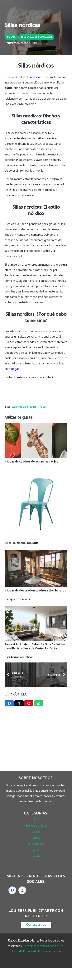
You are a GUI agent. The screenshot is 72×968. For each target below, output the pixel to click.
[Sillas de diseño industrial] (36, 471)
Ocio (36, 850)
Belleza (36, 831)
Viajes (36, 838)
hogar (15, 369)
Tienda (36, 856)
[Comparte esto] (9, 703)
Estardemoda (21, 377)
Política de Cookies (49, 951)
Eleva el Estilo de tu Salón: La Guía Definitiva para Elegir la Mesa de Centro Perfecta (35, 646)
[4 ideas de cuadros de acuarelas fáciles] (36, 425)
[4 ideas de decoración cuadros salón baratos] (36, 552)
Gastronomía (36, 844)
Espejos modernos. (18, 599)
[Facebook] (12, 890)
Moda (36, 819)
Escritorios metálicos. (19, 657)
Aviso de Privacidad (24, 951)
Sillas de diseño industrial (22, 543)
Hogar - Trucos (37, 407)
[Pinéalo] (28, 703)
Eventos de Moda (36, 825)
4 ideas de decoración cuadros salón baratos (35, 590)
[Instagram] (22, 890)
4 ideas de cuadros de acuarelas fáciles (31, 461)
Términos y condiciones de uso (44, 946)
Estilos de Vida (19, 407)
